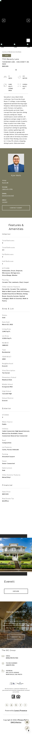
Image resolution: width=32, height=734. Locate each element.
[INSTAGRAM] (25, 705)
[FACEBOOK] (20, 705)
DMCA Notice (16, 722)
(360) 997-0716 (10, 665)
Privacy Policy (23, 720)
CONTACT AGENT (16, 207)
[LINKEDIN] (7, 705)
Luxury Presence (20, 710)
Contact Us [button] (16, 637)
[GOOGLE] (16, 705)
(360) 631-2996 (7, 189)
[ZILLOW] (11, 705)
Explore (16, 591)
